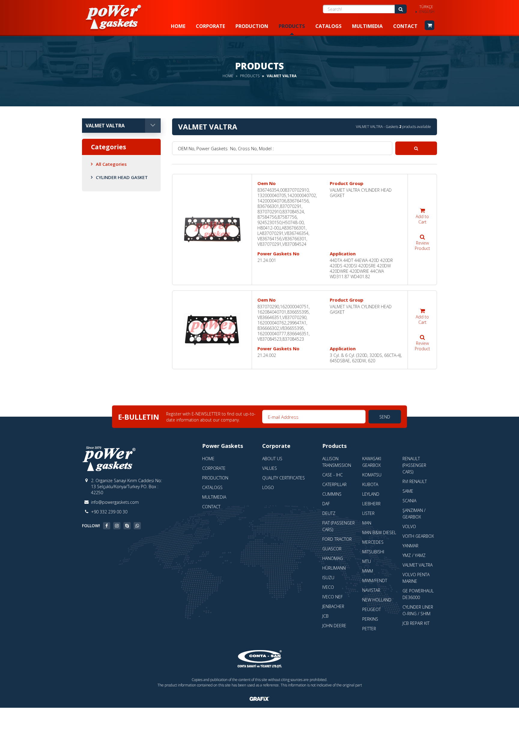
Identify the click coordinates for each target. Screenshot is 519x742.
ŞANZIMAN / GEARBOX (414, 513)
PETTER (369, 628)
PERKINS (370, 619)
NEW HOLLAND (376, 600)
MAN (366, 523)
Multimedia (367, 26)
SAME (407, 491)
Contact (405, 26)
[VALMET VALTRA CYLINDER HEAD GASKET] (212, 229)
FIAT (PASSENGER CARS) (338, 526)
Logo (268, 487)
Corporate (210, 26)
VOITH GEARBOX (418, 536)
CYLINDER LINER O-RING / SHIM (417, 610)
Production (251, 26)
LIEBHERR (371, 503)
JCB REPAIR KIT (415, 623)
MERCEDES (373, 542)
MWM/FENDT (374, 580)
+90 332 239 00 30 (109, 512)
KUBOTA (370, 484)
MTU (366, 561)
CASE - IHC (332, 475)
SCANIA (409, 500)
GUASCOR (331, 549)
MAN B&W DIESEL (379, 532)
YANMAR (410, 546)
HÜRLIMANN (334, 568)
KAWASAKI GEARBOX (371, 462)
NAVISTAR (371, 590)
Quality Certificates (283, 478)
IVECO (328, 587)
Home (178, 26)
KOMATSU (371, 475)
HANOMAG (332, 558)
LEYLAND (370, 494)
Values (269, 468)
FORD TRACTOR (337, 539)
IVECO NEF (332, 597)
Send (384, 417)
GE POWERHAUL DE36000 (418, 594)
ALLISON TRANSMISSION (336, 462)
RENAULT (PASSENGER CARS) (414, 465)
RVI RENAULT (414, 481)
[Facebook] (106, 525)
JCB (325, 616)
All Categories (111, 164)
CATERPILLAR (334, 484)
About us (272, 458)
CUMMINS (331, 494)
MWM (367, 571)
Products (292, 26)
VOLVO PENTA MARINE (415, 578)
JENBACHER (333, 606)
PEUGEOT (371, 609)
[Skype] (127, 525)
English (426, 11)
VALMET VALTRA (417, 565)
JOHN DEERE (334, 625)
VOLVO (409, 526)
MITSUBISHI (373, 552)
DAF (326, 503)
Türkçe (426, 7)
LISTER (368, 513)
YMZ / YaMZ (414, 555)
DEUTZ (328, 513)
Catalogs (328, 26)
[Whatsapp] (137, 525)
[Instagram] (116, 525)
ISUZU (328, 577)
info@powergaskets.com (115, 502)
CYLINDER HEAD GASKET (122, 177)
